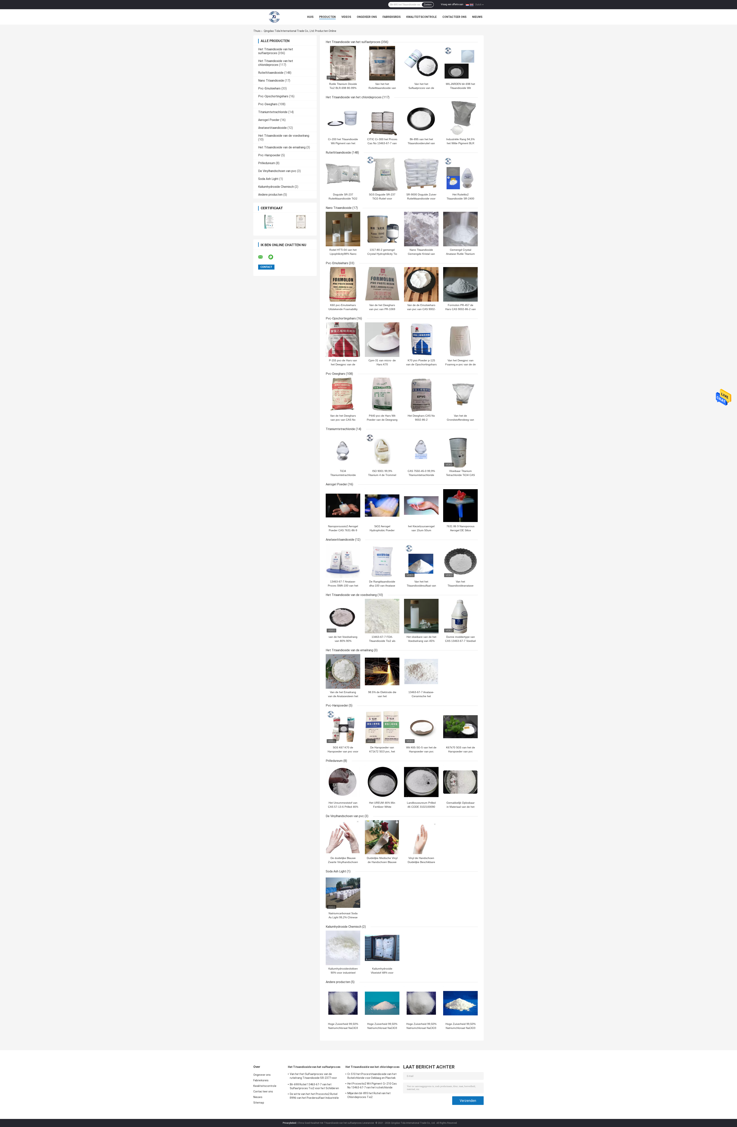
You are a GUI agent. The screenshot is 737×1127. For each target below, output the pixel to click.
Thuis (256, 30)
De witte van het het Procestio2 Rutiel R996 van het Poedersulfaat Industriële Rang (314, 1096)
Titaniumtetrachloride (273, 112)
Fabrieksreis (392, 16)
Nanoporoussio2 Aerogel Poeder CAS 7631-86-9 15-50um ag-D (343, 530)
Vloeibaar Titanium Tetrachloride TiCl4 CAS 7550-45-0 (460, 475)
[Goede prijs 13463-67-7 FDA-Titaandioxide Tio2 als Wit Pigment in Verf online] (382, 616)
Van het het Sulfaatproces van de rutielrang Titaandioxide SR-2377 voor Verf (313, 1076)
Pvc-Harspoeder (269, 155)
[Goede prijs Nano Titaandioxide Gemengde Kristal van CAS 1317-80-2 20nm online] (421, 229)
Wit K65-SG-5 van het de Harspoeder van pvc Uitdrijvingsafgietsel (421, 751)
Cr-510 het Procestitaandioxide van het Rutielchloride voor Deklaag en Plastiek (372, 1075)
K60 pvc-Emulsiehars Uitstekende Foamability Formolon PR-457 (343, 309)
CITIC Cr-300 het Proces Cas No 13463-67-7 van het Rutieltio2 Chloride (382, 143)
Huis (310, 16)
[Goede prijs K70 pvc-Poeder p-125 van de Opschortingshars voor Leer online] (421, 339)
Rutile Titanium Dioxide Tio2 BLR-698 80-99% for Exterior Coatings (343, 88)
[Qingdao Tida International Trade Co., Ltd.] (274, 17)
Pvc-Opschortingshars (273, 96)
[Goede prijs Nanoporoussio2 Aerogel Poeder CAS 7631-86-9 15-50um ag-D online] (343, 505)
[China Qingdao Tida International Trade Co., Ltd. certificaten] (269, 222)
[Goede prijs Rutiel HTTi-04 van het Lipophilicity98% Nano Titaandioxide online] (343, 229)
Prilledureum (266, 163)
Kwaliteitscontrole (421, 16)
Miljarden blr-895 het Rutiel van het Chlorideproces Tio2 (369, 1095)
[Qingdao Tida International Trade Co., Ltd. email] (263, 257)
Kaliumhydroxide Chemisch (276, 187)
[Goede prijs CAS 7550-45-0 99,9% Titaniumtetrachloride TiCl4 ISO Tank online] (421, 450)
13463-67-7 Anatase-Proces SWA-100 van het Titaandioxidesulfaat (343, 585)
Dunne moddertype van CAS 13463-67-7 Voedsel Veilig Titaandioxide (460, 640)
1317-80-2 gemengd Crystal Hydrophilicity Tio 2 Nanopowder (382, 253)
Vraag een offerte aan (452, 4)
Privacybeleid (289, 1123)
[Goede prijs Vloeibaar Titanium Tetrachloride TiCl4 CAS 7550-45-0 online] (460, 450)
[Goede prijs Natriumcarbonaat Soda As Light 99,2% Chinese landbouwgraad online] (343, 892)
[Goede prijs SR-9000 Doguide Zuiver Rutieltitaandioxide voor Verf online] (421, 173)
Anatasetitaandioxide (272, 128)
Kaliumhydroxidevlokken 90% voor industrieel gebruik (343, 972)
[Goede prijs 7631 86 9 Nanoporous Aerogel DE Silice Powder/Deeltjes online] (460, 505)
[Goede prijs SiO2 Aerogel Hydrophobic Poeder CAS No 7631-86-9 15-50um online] (382, 505)
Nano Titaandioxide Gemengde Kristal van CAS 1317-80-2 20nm (421, 253)
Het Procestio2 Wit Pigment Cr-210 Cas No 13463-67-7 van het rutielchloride (372, 1085)
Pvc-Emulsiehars (269, 88)
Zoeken (428, 4)
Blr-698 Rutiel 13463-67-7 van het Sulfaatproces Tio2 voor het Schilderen (314, 1086)
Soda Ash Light (268, 179)
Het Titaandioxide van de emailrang (282, 147)
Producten (327, 16)
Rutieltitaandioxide (270, 72)
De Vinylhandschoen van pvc (277, 171)
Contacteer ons (454, 16)
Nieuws (477, 16)
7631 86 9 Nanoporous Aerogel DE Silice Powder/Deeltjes (460, 530)
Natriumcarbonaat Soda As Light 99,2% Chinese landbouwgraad (343, 917)
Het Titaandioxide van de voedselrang (283, 135)
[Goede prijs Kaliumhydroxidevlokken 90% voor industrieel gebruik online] (343, 948)
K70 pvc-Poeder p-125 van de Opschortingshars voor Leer (421, 364)
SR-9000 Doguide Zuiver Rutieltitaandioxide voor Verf (421, 198)
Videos (346, 16)
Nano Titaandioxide (271, 80)
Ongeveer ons (367, 16)
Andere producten (270, 194)
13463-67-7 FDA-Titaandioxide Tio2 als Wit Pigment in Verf (382, 640)
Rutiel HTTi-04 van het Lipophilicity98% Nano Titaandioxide (343, 253)
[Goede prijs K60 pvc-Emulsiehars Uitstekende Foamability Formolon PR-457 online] (343, 284)
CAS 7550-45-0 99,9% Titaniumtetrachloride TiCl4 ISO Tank (421, 475)
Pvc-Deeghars (268, 104)
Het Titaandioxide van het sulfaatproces (275, 51)
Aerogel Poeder (268, 120)
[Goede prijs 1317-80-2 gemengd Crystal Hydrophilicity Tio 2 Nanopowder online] (382, 229)
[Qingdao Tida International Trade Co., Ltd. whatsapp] (273, 257)
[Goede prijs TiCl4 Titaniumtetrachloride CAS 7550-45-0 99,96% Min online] (343, 450)
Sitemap (258, 1102)
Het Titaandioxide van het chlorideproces (275, 63)
